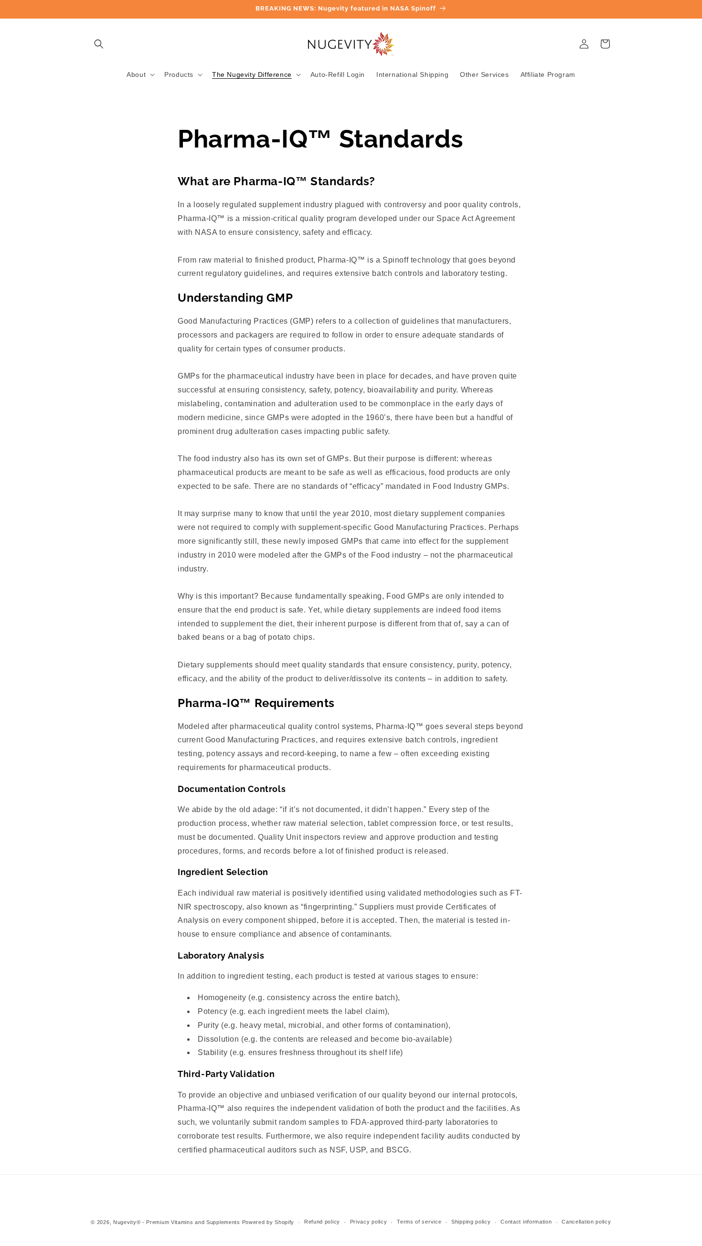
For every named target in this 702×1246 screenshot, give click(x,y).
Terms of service (419, 1222)
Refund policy (322, 1222)
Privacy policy (368, 1222)
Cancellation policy (586, 1222)
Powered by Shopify (268, 1222)
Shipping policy (471, 1222)
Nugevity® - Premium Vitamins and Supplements (176, 1222)
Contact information (526, 1222)
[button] (98, 43)
